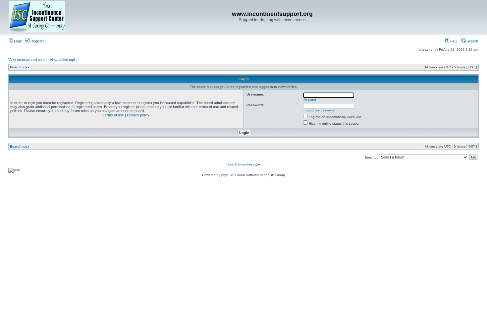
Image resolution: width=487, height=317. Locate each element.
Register (36, 41)
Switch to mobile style (243, 164)
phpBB (226, 175)
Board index (19, 67)
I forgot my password (319, 110)
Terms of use (113, 115)
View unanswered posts (27, 60)
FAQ (453, 41)
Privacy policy (138, 115)
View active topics (64, 60)
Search (471, 41)
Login (18, 41)
